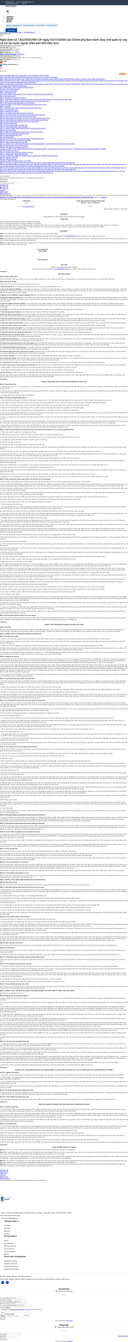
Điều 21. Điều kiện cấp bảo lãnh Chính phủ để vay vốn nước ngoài (21, 132)
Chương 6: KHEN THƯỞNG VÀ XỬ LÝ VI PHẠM (15, 161)
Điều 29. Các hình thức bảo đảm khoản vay (14, 147)
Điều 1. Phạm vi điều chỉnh (8, 91)
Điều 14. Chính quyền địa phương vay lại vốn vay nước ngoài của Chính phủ (25, 118)
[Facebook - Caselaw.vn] (2, 1282)
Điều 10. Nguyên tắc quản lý (9, 111)
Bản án (8, 25)
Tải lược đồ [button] (3, 181)
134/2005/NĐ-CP (29, 32)
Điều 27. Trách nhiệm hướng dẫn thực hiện (14, 142)
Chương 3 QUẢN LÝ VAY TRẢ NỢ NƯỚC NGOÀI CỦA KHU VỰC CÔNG (23, 104)
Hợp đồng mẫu (16, 25)
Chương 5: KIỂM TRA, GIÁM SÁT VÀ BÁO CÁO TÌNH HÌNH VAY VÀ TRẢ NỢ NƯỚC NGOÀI (29, 156)
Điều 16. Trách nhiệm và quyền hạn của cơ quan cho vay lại (19, 121)
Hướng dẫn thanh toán (11, 1269)
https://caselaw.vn (28, 1279)
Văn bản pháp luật (28, 25)
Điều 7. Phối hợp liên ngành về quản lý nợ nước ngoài (17, 103)
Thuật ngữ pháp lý (10, 1251)
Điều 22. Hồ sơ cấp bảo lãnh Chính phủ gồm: (14, 133)
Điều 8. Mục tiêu (5, 106)
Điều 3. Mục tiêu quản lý (8, 96)
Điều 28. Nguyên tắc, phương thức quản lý (14, 145)
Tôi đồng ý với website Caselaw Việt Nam (21, 1309)
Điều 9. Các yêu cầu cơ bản (9, 109)
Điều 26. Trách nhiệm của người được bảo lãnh (15, 140)
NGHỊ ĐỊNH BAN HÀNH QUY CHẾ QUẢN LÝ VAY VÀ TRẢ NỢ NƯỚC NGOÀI (24, 75)
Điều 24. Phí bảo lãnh (7, 137)
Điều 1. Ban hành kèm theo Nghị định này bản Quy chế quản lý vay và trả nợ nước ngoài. (29, 77)
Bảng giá (7, 1231)
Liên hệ (24, 3)
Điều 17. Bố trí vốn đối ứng (8, 123)
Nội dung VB (4, 185)
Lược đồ (2, 190)
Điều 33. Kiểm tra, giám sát (9, 157)
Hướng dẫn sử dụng (12, 3)
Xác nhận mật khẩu (6, 1305)
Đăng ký (70, 1341)
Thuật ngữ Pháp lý (51, 25)
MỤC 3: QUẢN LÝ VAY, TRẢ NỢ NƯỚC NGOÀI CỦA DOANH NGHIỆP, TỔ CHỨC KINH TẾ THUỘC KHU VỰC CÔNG (37, 144)
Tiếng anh (5, 188)
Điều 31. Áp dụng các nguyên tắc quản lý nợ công (16, 152)
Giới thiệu (7, 1225)
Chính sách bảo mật (10, 1263)
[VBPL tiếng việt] (1, 63)
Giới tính (2, 1307)
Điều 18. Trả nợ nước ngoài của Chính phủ (13, 125)
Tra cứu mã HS (40, 25)
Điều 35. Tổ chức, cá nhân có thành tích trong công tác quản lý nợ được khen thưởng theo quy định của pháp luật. (37, 162)
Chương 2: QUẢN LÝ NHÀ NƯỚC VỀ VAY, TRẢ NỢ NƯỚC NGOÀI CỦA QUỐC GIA (26, 94)
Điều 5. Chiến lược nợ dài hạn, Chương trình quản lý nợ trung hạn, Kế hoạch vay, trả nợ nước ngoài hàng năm (35, 99)
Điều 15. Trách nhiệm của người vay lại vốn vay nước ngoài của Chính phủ (24, 120)
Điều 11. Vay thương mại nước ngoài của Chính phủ (16, 113)
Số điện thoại (4, 1302)
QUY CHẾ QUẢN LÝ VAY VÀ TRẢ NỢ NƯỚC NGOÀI (16, 87)
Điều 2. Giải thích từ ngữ (8, 92)
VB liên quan (4, 192)
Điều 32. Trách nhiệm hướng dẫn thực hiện (14, 154)
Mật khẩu (3, 1304)
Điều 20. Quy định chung (8, 130)
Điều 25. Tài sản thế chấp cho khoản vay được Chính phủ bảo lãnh (21, 138)
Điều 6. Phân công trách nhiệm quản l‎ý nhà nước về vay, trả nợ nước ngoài (24, 101)
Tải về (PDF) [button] (4, 179)
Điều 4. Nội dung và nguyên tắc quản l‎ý (13, 98)
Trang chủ (3, 32)
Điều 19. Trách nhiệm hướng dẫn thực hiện (14, 127)
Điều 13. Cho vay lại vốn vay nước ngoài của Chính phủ (18, 116)
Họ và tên (3, 1298)
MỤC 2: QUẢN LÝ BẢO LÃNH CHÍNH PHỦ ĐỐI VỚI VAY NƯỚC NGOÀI (23, 128)
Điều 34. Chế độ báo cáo (8, 159)
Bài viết (8, 21)
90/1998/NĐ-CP (71, 236)
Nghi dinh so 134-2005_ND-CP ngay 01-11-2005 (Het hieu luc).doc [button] (22, 178)
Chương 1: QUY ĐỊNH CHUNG (10, 89)
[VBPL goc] (1, 69)
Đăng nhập (69, 1320)
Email (1, 1300)
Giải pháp (7, 1228)
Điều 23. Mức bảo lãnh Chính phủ (11, 135)
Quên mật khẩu (123, 1336)
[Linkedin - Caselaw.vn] (7, 1282)
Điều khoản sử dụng (10, 1261)
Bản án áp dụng (5, 193)
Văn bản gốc (4, 186)
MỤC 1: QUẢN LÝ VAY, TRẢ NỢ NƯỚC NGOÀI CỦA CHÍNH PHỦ (21, 108)
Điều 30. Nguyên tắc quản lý (9, 150)
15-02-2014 (12, 54)
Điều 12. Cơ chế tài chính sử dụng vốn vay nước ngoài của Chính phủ (22, 115)
